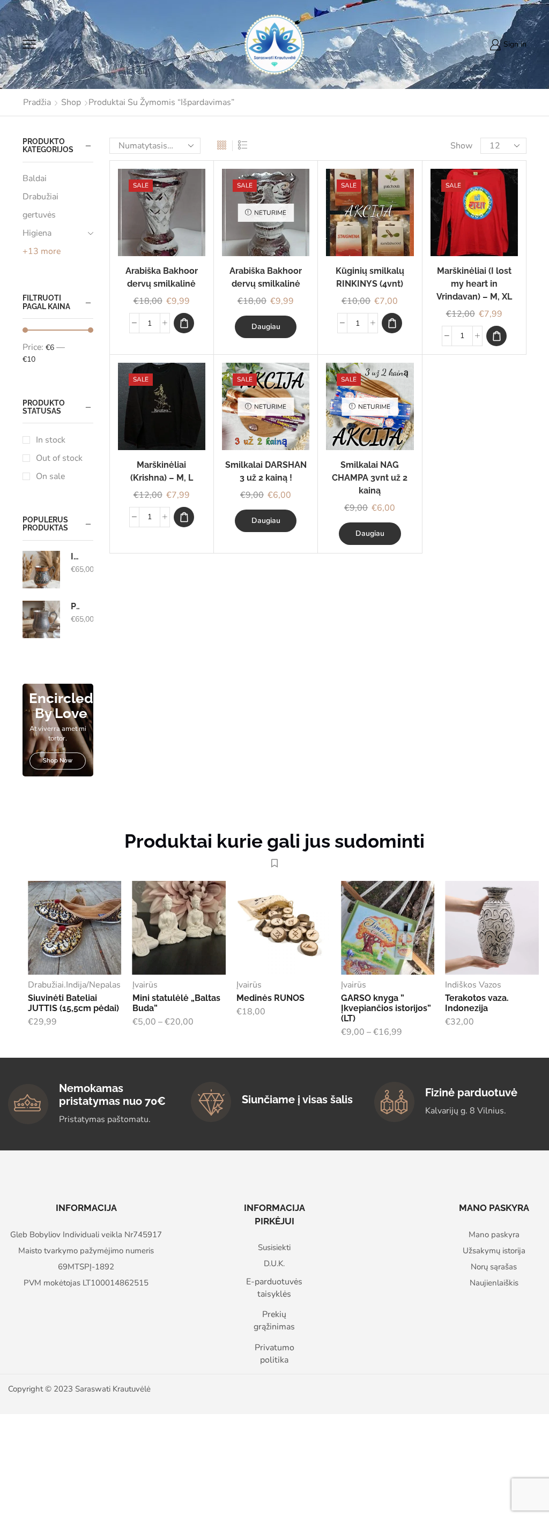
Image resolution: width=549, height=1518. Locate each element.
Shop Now (57, 761)
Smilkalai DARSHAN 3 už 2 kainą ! (266, 471)
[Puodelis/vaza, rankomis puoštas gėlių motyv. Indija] (41, 619)
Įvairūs (145, 985)
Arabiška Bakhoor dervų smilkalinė (161, 277)
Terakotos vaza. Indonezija (477, 1003)
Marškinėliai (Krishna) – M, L (161, 471)
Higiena (37, 233)
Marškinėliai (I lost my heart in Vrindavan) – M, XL (474, 284)
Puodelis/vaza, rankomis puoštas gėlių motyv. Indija (75, 606)
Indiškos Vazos (473, 985)
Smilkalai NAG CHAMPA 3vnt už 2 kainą (369, 478)
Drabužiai (40, 197)
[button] (184, 323)
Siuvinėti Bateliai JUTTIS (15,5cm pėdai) (73, 1003)
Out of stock (59, 458)
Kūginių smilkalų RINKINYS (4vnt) (370, 277)
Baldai (35, 178)
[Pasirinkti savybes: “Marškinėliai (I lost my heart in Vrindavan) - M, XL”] (496, 336)
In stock (50, 440)
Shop (71, 102)
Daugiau (265, 326)
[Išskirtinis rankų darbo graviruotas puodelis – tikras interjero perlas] (41, 569)
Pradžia (37, 102)
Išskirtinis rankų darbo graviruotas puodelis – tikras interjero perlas (75, 556)
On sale (50, 476)
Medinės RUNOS (270, 998)
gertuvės (39, 215)
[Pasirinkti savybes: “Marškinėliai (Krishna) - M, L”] (184, 517)
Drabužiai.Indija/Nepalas (74, 985)
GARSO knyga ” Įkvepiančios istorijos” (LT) (386, 1008)
